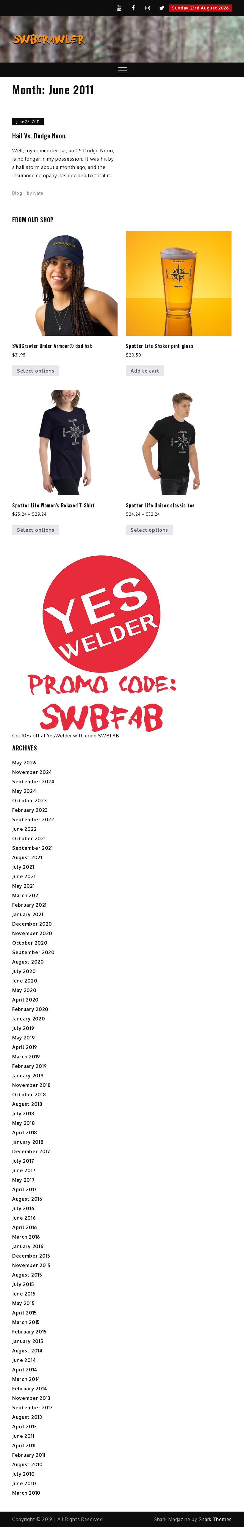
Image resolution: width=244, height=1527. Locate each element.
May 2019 (23, 1038)
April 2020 (25, 1000)
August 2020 (28, 962)
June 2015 (23, 1294)
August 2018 (27, 1104)
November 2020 (32, 933)
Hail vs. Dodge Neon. (39, 135)
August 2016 (27, 1199)
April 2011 (24, 1445)
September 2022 (33, 819)
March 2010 (26, 1493)
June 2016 (24, 1218)
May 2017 (23, 1180)
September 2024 (33, 782)
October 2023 (29, 801)
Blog (17, 193)
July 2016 (23, 1208)
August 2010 (27, 1464)
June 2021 (23, 876)
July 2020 (24, 971)
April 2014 (24, 1370)
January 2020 (28, 1019)
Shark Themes (215, 1519)
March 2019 (26, 1057)
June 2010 (24, 1483)
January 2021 (27, 914)
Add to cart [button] (145, 371)
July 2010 (23, 1474)
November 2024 (32, 772)
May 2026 (24, 763)
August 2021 (27, 857)
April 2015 (24, 1313)
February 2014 (29, 1389)
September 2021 (32, 848)
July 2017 (23, 1161)
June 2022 (24, 829)
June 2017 (23, 1170)
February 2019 (29, 1066)
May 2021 (23, 886)
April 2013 (24, 1426)
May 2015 (23, 1303)
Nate (38, 193)
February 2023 (30, 810)
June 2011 (23, 1436)
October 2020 (29, 943)
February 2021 (29, 905)
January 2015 (27, 1341)
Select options (35, 371)
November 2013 (31, 1398)
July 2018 (23, 1114)
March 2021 (26, 895)
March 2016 (26, 1237)
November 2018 (31, 1085)
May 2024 (24, 791)
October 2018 (29, 1095)
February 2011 (29, 1455)
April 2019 (24, 1047)
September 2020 (33, 952)
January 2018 (27, 1142)
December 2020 (32, 924)
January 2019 (27, 1076)
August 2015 (27, 1275)
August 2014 (27, 1351)
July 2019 (23, 1028)
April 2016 (24, 1227)
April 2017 (24, 1189)
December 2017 (31, 1151)
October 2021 (29, 838)
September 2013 (32, 1408)
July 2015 (23, 1284)
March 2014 (26, 1379)
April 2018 (24, 1132)
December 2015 (31, 1256)
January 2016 (27, 1246)
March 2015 (26, 1322)
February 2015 (29, 1332)
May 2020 (24, 990)
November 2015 (31, 1265)
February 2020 (30, 1009)
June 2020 (24, 981)
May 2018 (23, 1123)
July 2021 (23, 867)
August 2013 (27, 1417)
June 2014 (24, 1360)
